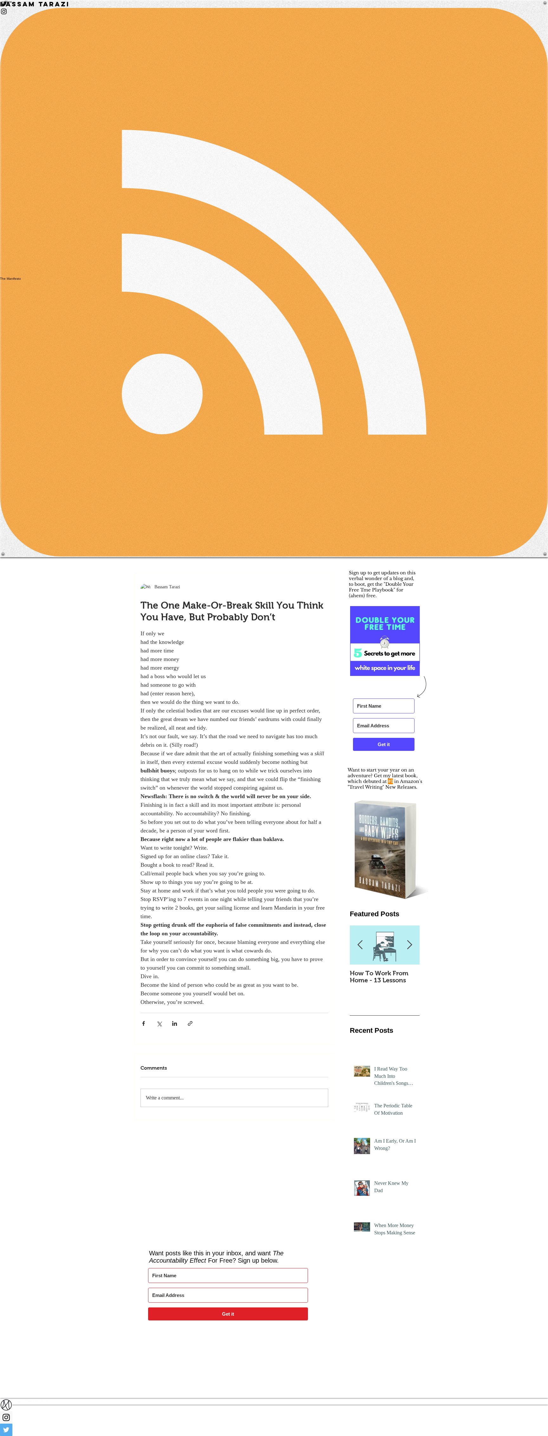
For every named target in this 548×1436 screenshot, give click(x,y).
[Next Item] (409, 945)
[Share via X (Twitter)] (159, 1023)
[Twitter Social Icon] (274, 1430)
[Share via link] (190, 1023)
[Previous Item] (360, 945)
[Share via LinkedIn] (175, 1023)
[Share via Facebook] (143, 1023)
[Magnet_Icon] (274, 1405)
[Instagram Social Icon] (274, 1417)
